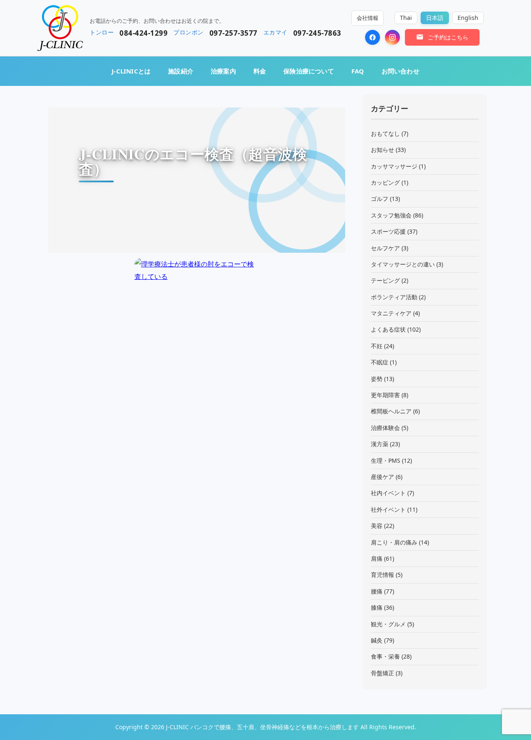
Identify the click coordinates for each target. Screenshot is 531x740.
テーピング (385, 280)
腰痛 (376, 591)
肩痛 (376, 558)
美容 (376, 526)
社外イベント (388, 509)
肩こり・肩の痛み (394, 542)
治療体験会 (385, 428)
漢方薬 (379, 444)
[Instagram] (392, 37)
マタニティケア (391, 313)
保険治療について (308, 71)
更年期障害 (385, 395)
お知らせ (382, 150)
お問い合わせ (400, 71)
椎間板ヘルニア (391, 411)
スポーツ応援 (388, 231)
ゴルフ (379, 199)
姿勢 (376, 379)
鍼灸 (376, 640)
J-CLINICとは (131, 71)
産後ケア (382, 477)
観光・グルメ (388, 624)
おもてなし (385, 133)
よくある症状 (388, 329)
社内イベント (388, 493)
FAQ (357, 71)
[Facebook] (372, 37)
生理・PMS (385, 460)
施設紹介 (180, 71)
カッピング (385, 182)
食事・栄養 (385, 656)
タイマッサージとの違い (403, 264)
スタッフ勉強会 (391, 215)
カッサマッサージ (394, 166)
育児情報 (382, 575)
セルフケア (385, 248)
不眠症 (379, 362)
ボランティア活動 (394, 297)
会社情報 (367, 18)
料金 (259, 71)
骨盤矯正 (382, 673)
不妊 (376, 346)
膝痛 (376, 607)
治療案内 (223, 71)
